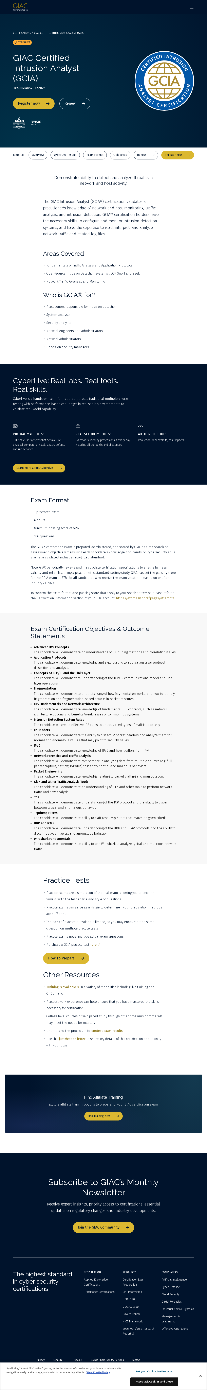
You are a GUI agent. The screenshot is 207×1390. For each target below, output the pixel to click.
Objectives (120, 155)
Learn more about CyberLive (34, 468)
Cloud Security (171, 1294)
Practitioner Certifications (99, 1292)
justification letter (72, 1039)
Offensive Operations (175, 1329)
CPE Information (132, 1292)
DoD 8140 (129, 1299)
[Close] (200, 1375)
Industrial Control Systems (178, 1309)
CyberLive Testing (65, 155)
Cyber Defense (171, 1287)
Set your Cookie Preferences (154, 1371)
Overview (38, 155)
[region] (103, 1376)
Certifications (22, 33)
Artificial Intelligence (174, 1279)
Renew (70, 103)
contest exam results (107, 1031)
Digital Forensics (172, 1301)
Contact (136, 1360)
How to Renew (131, 1314)
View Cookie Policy (98, 1372)
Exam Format (95, 155)
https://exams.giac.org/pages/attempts (145, 598)
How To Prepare (61, 958)
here (93, 944)
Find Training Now (99, 1116)
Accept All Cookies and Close (154, 1381)
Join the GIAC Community (98, 1227)
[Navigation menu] (191, 7)
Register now (29, 103)
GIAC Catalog (130, 1306)
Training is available (61, 987)
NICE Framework (133, 1321)
